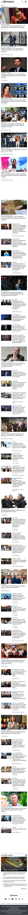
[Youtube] (12, 899)
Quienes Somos (9, 903)
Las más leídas (7, 855)
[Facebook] (5, 899)
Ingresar (22, 1)
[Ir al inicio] (8, 1)
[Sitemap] (22, 899)
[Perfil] (14, 896)
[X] (9, 899)
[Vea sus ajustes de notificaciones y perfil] (25, 1)
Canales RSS (3, 903)
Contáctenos (15, 903)
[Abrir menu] (2, 2)
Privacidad (21, 903)
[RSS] (19, 899)
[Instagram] (16, 899)
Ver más (23, 888)
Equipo (24, 903)
